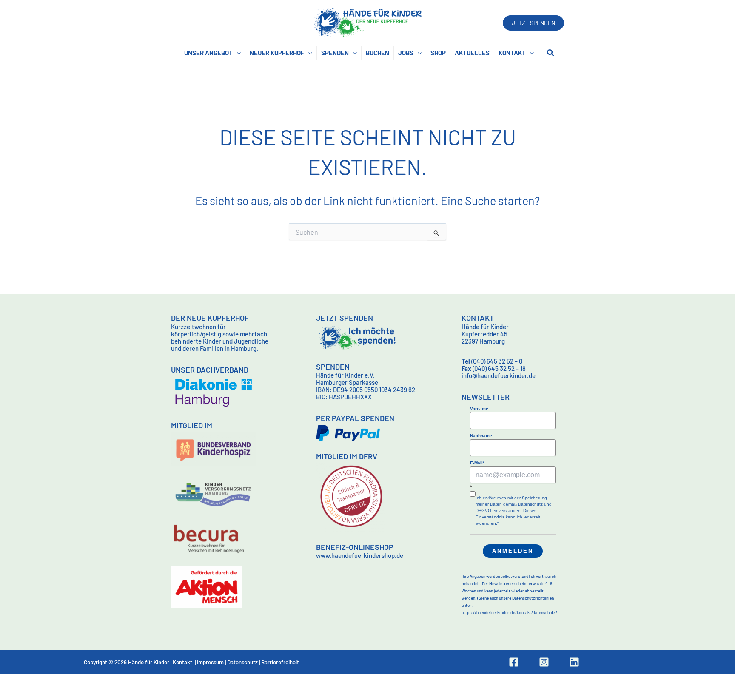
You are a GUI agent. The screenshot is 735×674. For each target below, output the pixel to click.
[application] (237, 52)
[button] (533, 23)
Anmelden (512, 551)
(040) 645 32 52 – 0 (492, 361)
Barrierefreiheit (280, 662)
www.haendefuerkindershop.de (359, 555)
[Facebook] (514, 662)
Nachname (481, 435)
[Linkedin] (574, 662)
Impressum (210, 662)
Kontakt (182, 662)
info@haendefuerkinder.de (499, 375)
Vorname (479, 408)
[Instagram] (544, 662)
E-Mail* (477, 463)
